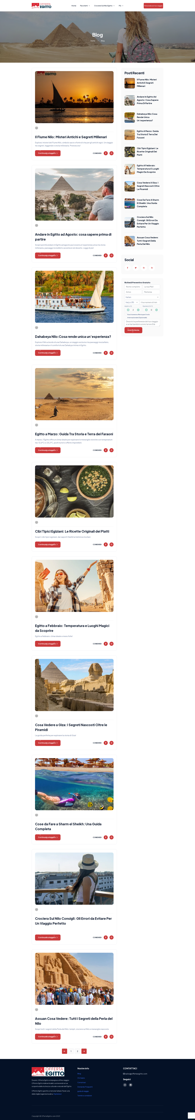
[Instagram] (125, 1085)
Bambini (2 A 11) (148, 306)
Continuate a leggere (47, 153)
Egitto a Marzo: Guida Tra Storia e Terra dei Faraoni (74, 434)
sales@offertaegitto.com (136, 1074)
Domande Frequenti (85, 1087)
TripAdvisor (57, 1094)
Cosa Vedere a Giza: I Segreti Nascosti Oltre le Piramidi (148, 185)
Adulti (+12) (128, 306)
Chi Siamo (81, 1078)
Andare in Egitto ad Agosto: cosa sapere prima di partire (147, 99)
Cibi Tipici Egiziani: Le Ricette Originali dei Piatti (72, 531)
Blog (103, 41)
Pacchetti (84, 6)
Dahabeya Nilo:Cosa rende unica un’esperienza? (73, 336)
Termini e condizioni (84, 1095)
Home (74, 6)
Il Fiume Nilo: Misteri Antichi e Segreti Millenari (71, 137)
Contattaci (81, 1082)
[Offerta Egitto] (48, 1071)
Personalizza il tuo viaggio (153, 6)
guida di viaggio (83, 1091)
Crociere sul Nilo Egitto (103, 6)
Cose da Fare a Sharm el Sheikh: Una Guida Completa (148, 203)
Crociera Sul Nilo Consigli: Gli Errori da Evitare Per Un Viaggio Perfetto (148, 222)
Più (120, 6)
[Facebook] (130, 1085)
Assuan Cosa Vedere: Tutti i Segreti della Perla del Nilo (147, 240)
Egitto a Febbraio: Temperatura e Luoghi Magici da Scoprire (148, 168)
